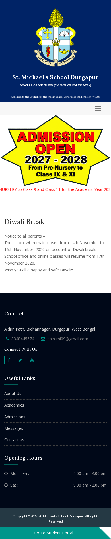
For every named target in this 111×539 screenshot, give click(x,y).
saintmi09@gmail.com (68, 338)
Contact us (14, 439)
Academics (14, 405)
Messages (13, 428)
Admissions (14, 416)
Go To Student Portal (53, 533)
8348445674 (22, 338)
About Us (12, 393)
